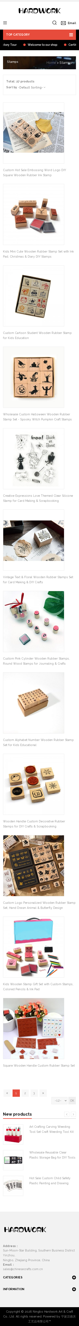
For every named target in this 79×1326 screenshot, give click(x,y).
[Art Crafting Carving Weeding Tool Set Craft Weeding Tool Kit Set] (13, 1134)
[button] (39, 35)
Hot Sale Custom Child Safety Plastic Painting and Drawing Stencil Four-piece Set (50, 1183)
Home (51, 63)
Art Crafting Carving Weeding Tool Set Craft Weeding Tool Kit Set (51, 1131)
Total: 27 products (20, 81)
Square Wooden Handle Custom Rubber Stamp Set (39, 1065)
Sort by (11, 87)
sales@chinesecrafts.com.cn (23, 1269)
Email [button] (72, 23)
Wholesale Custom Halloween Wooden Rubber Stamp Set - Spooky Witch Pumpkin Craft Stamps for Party (37, 419)
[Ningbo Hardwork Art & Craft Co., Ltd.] (39, 11)
